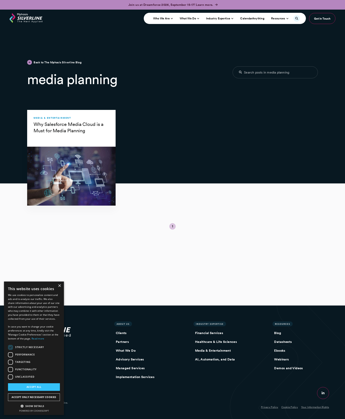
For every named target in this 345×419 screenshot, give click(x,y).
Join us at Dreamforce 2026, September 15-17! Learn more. (171, 5)
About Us (123, 324)
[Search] (296, 18)
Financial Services (209, 333)
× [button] (59, 285)
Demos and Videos (288, 368)
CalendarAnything (252, 18)
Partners (122, 342)
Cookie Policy (289, 407)
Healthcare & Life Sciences (216, 342)
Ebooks (279, 350)
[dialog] (34, 348)
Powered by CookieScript (34, 410)
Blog (277, 333)
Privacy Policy (269, 407)
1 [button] (172, 226)
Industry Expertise (218, 18)
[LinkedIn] (323, 393)
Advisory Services (130, 359)
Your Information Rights (315, 407)
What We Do (188, 18)
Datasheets (283, 342)
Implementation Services (135, 377)
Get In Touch (322, 18)
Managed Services (130, 368)
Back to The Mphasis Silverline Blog (57, 62)
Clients (121, 333)
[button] (34, 406)
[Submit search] (240, 72)
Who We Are (161, 18)
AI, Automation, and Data (215, 359)
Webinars (281, 359)
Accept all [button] (34, 387)
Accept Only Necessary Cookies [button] (34, 397)
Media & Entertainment (213, 350)
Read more (38, 338)
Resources (278, 18)
